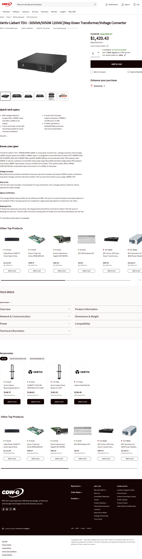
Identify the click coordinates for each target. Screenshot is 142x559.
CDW (72, 528)
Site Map (5, 541)
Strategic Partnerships (101, 516)
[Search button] (95, 4)
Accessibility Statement (101, 496)
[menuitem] (106, 4)
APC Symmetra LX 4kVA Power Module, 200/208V (128, 445)
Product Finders (122, 503)
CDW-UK (89, 528)
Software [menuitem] (16, 12)
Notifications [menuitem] (113, 4)
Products (74, 498)
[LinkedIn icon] (7, 509)
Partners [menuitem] (54, 12)
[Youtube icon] (14, 509)
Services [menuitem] (35, 12)
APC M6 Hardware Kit (82, 444)
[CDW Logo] (6, 4)
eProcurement (122, 493)
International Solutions (101, 506)
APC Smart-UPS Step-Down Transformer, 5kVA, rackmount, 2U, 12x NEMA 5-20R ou (106, 445)
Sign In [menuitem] (127, 4)
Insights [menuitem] (63, 12)
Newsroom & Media (100, 513)
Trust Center (98, 519)
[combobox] (53, 4)
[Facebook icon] (3, 509)
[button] (136, 4)
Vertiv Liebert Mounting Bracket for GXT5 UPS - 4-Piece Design (12, 386)
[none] (6, 11)
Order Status (76, 492)
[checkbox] (92, 72)
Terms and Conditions (9, 551)
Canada (83, 528)
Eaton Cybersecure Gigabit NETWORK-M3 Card (58, 445)
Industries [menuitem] (44, 12)
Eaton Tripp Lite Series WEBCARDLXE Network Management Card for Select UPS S (35, 445)
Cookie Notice (6, 548)
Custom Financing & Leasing (126, 496)
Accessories (98, 86)
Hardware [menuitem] (6, 12)
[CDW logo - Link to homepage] (6, 4)
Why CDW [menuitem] (72, 12)
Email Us (27, 528)
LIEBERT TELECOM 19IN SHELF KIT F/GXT (35, 386)
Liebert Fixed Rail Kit (82, 385)
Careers (96, 500)
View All (3, 136)
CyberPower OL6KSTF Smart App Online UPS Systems (12, 445)
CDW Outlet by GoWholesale (126, 506)
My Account (75, 486)
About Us (97, 493)
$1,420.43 (100, 38)
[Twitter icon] (10, 509)
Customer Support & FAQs (125, 490)
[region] (71, 257)
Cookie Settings (7, 555)
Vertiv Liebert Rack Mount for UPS (58, 386)
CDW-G (77, 528)
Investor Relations (100, 503)
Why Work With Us (100, 490)
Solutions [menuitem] (25, 12)
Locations (97, 509)
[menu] (111, 4)
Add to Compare (100, 72)
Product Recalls (122, 500)
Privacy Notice (6, 545)
